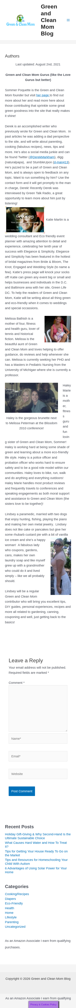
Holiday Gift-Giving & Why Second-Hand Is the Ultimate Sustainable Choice (38, 836)
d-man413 (61, 162)
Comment (17, 683)
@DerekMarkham (42, 157)
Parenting (12, 922)
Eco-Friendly (14, 903)
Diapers (10, 899)
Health (9, 908)
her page (43, 95)
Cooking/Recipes (17, 894)
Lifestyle (11, 917)
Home (9, 913)
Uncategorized (15, 926)
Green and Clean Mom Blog (49, 20)
